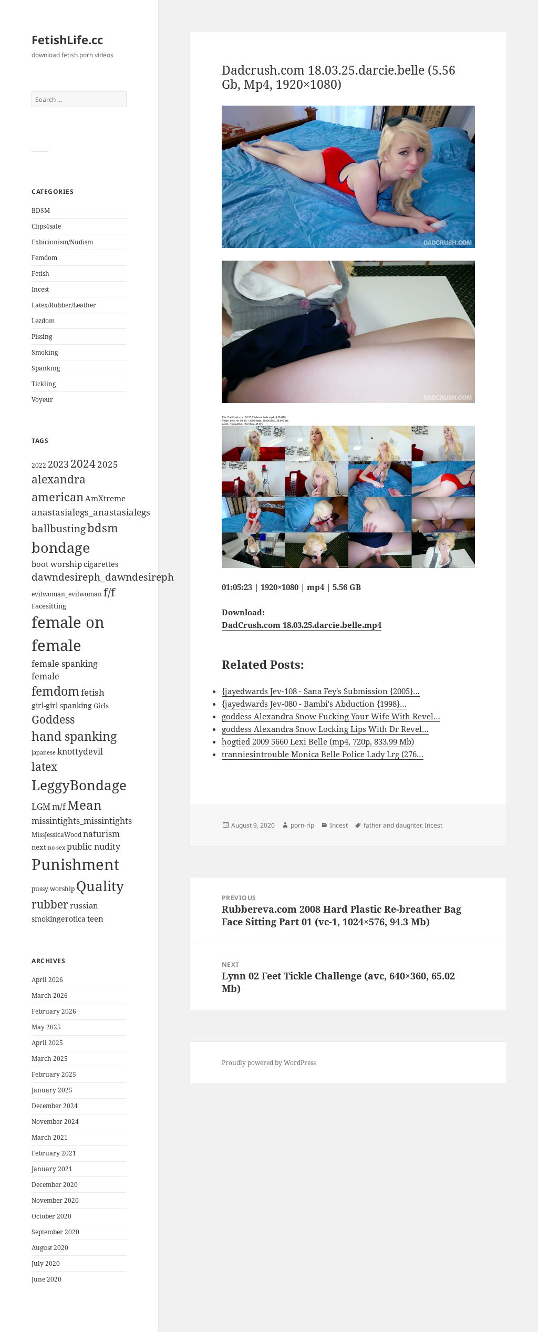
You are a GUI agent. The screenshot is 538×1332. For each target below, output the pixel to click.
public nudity (93, 846)
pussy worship (53, 888)
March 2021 (50, 1137)
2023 (58, 464)
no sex (56, 847)
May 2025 (46, 1027)
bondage (61, 547)
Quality (100, 886)
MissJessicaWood (56, 834)
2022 (39, 465)
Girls (101, 705)
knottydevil (80, 751)
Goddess (53, 719)
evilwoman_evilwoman (67, 594)
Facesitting (49, 606)
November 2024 (55, 1121)
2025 (107, 464)
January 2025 (52, 1090)
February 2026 (54, 1011)
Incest (40, 289)
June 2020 (46, 1279)
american (58, 497)
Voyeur (42, 399)
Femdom (44, 257)
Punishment (75, 864)
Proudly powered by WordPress (269, 1062)
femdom (55, 691)
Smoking (45, 352)
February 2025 (54, 1074)
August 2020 (50, 1247)
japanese (44, 752)
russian (84, 905)
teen (95, 918)
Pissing (42, 336)
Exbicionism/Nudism (62, 242)
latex (44, 766)
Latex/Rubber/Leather (64, 305)
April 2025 (47, 1042)
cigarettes (101, 564)
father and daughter (392, 825)
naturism (101, 834)
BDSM (41, 210)
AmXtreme (105, 498)
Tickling (44, 383)
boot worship (57, 564)
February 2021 (54, 1153)
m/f (59, 806)
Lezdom (43, 320)
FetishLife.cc (67, 39)
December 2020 (55, 1184)
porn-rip (302, 825)
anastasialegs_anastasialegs (91, 512)
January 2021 (52, 1168)
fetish (93, 692)
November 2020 (55, 1200)
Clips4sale (46, 226)
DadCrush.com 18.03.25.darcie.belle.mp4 (301, 624)
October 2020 (51, 1216)
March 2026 (50, 995)
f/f (109, 592)
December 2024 (55, 1105)
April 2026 (47, 979)
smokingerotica (59, 919)
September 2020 (55, 1231)
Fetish (40, 273)
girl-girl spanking (62, 705)
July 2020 (46, 1263)
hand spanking (74, 736)
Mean (84, 804)
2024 (83, 463)
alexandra (59, 479)
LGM (41, 806)
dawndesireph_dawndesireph (103, 576)
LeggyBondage (79, 785)
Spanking (46, 368)
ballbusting (59, 528)
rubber (50, 904)
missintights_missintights (82, 821)
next (39, 847)
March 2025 (50, 1058)
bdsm (102, 528)
